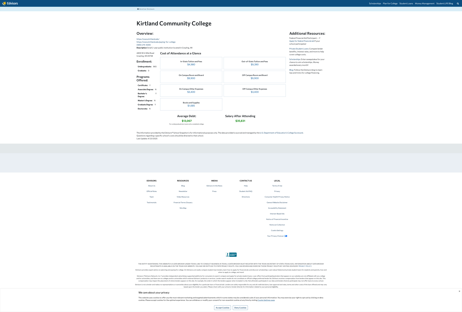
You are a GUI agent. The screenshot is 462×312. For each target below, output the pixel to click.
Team (152, 197)
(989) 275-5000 (144, 45)
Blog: (291, 70)
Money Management (424, 3)
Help (246, 186)
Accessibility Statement (277, 208)
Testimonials (151, 202)
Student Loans (406, 3)
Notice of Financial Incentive (277, 219)
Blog (183, 186)
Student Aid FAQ (245, 191)
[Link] (231, 254)
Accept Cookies (222, 307)
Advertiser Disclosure (146, 9)
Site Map (183, 208)
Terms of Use (277, 186)
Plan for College (390, 3)
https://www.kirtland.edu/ (148, 39)
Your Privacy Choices (275, 236)
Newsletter (183, 191)
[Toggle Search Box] (458, 3)
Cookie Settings (277, 230)
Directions (246, 197)
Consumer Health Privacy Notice (277, 197)
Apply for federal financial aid (301, 41)
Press (214, 191)
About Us (151, 186)
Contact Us (246, 180)
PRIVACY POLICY (305, 266)
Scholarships (375, 3)
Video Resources (183, 197)
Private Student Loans (298, 48)
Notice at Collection (277, 225)
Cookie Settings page (266, 300)
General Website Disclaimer (277, 202)
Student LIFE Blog (444, 3)
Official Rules (152, 191)
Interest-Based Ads (277, 214)
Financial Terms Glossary (183, 202)
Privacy (277, 191)
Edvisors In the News (214, 186)
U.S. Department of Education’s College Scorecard (281, 133)
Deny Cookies (240, 307)
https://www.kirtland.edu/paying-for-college (156, 42)
